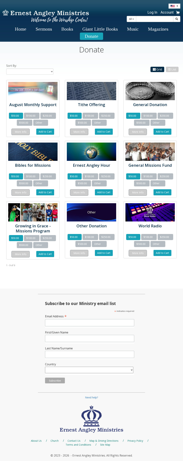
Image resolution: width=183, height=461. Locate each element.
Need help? (91, 397)
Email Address (56, 316)
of (12, 265)
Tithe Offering (91, 104)
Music (133, 29)
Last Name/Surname (59, 348)
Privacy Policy (135, 440)
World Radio (150, 225)
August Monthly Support (33, 104)
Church (55, 440)
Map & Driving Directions (103, 440)
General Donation (150, 104)
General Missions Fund (150, 165)
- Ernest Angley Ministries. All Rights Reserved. (101, 455)
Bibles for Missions (33, 165)
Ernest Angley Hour (91, 165)
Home (20, 29)
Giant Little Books (100, 29)
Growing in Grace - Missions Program (33, 228)
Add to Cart (45, 131)
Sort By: (11, 66)
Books (67, 29)
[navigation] (166, 12)
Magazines (158, 29)
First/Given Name (56, 332)
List (173, 69)
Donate (91, 36)
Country (50, 364)
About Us (36, 440)
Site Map (105, 444)
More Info (20, 131)
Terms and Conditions (78, 444)
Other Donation (91, 225)
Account (167, 12)
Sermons (44, 29)
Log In (152, 12)
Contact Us (74, 440)
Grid (159, 69)
